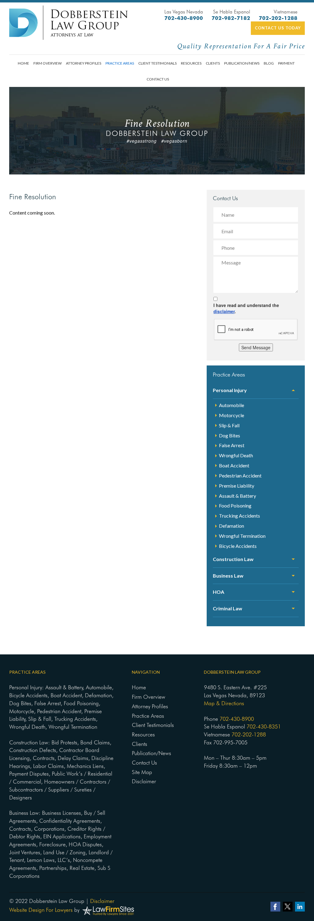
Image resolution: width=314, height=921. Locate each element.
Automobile (231, 405)
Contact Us (158, 79)
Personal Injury (230, 390)
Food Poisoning (235, 505)
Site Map (142, 772)
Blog (269, 63)
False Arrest (231, 445)
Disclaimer (144, 781)
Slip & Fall (229, 425)
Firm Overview (47, 63)
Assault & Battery (237, 496)
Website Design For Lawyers (41, 910)
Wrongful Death (236, 455)
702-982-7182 (231, 18)
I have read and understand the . (246, 308)
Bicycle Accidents (238, 546)
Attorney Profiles (83, 63)
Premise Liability (236, 486)
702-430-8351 (264, 726)
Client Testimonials (157, 63)
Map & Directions (224, 703)
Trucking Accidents (239, 516)
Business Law (228, 575)
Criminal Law (227, 608)
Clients (213, 63)
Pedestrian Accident (240, 475)
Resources (191, 63)
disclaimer (224, 311)
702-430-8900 (183, 18)
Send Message (255, 347)
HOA (218, 592)
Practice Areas (119, 63)
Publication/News (241, 63)
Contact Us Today (278, 27)
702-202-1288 (278, 18)
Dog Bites (229, 435)
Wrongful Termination (242, 536)
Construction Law (233, 559)
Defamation (231, 526)
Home (23, 63)
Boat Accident (234, 465)
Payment (286, 63)
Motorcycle (231, 415)
